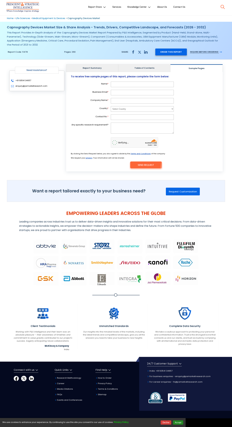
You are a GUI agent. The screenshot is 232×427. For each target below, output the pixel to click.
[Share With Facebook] (133, 52)
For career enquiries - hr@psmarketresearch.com (175, 381)
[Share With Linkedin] (146, 52)
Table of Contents (144, 67)
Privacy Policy (104, 383)
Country (103, 108)
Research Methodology (69, 377)
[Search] (222, 7)
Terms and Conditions (141, 153)
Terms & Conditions (107, 388)
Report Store (95, 7)
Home (10, 18)
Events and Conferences (69, 399)
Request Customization (183, 191)
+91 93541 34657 (23, 80)
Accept (178, 422)
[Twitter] (24, 378)
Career (60, 383)
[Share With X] (139, 52)
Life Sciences (23, 18)
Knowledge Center (137, 7)
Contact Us (179, 7)
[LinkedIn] (31, 378)
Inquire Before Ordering (204, 51)
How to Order (104, 377)
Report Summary (92, 67)
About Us (162, 7)
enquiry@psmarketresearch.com (31, 86)
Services (116, 7)
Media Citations (65, 388)
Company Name (99, 100)
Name (104, 83)
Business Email (100, 91)
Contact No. (101, 116)
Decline (166, 422)
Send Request (146, 165)
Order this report (171, 51)
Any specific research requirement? (89, 124)
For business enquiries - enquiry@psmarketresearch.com (180, 376)
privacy (89, 158)
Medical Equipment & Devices (49, 18)
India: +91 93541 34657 (161, 370)
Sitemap (102, 394)
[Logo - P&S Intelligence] (22, 8)
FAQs (59, 394)
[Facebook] (16, 378)
